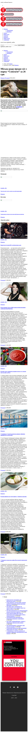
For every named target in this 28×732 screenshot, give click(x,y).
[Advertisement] (14, 142)
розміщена (19, 106)
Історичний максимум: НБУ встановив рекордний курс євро (16, 628)
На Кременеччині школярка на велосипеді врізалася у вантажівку (15, 618)
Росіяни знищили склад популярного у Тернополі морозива (14, 496)
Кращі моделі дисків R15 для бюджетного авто (11, 245)
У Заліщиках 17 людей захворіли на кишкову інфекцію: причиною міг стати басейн (17, 632)
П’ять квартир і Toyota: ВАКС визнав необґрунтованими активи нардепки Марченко (16, 604)
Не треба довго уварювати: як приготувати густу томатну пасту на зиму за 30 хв (16, 608)
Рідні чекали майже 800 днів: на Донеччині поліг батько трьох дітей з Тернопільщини (16, 615)
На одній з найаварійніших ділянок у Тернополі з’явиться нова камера (16, 622)
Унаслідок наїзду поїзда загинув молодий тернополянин (11, 191)
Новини (3, 78)
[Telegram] (17, 687)
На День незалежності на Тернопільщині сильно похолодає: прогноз (17, 611)
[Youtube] (14, 687)
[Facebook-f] (10, 687)
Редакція (7, 78)
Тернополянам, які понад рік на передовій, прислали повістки (12, 214)
